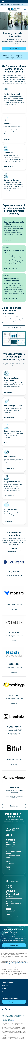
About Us (5, 985)
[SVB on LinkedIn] (2, 1009)
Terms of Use (4, 1015)
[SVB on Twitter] (6, 1009)
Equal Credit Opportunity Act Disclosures (11, 1016)
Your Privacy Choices (7, 1020)
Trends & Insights (7, 982)
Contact (4, 988)
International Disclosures (8, 1019)
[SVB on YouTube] (9, 1009)
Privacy (11, 1015)
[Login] (25, 9)
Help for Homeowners (19, 1015)
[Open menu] (2, 9)
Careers (4, 992)
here (23, 4)
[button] (14, 551)
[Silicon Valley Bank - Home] (14, 9)
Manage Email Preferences (8, 1017)
